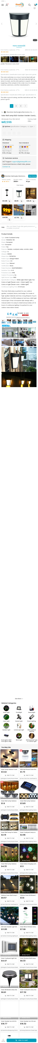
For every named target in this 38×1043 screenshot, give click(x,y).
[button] (36, 24)
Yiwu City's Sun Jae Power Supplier (28, 779)
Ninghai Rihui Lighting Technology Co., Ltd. (28, 810)
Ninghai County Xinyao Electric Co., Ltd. (9, 779)
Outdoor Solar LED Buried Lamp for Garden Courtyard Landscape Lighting (28, 895)
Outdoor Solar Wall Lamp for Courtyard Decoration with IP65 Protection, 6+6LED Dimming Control (9, 895)
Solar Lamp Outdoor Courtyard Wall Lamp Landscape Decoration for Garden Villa (9, 769)
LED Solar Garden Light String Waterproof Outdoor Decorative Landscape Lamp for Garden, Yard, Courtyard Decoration (9, 927)
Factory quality (6, 179)
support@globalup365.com (21, 162)
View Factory (32, 176)
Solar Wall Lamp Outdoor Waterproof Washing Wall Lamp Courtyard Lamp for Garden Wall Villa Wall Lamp (9, 864)
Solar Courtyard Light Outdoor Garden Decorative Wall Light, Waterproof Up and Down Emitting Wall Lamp (9, 958)
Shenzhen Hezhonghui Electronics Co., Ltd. (15, 176)
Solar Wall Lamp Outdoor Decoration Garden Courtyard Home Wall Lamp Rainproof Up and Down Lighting (28, 801)
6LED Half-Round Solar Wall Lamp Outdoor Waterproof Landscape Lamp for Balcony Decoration (28, 769)
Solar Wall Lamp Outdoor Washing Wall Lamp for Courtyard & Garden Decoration (9, 801)
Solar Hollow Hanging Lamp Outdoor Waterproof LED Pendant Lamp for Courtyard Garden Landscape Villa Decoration (28, 864)
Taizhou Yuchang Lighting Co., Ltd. (9, 936)
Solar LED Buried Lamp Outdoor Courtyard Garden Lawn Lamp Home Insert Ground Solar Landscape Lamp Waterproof (9, 990)
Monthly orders (18, 179)
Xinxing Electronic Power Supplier (28, 1030)
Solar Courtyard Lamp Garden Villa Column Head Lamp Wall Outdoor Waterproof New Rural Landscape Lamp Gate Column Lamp (28, 990)
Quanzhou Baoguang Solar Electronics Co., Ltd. (9, 1030)
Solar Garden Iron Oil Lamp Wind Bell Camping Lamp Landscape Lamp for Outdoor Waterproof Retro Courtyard (28, 1021)
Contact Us (6, 167)
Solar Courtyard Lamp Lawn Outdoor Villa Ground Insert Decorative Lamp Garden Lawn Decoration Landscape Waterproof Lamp (28, 832)
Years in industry (31, 179)
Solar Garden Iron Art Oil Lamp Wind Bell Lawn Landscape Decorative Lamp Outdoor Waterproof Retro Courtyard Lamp (9, 1021)
